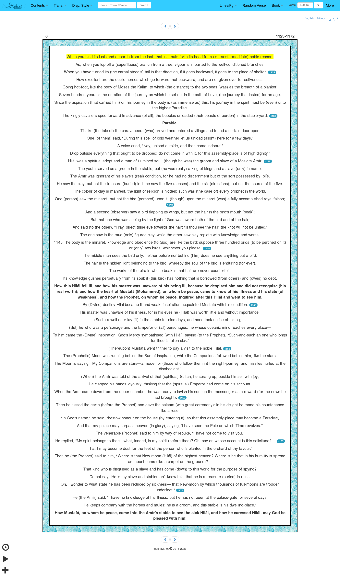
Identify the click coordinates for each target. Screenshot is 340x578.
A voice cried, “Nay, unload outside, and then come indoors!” (170, 145)
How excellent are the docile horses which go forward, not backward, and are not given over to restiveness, (170, 79)
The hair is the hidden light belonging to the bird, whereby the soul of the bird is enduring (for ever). (170, 263)
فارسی (333, 18)
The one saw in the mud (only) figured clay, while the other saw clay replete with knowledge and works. (170, 234)
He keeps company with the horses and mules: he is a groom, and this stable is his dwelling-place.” (170, 505)
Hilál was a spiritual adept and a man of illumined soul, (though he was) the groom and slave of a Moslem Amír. (165, 161)
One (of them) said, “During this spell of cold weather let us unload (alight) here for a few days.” (170, 138)
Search (144, 5)
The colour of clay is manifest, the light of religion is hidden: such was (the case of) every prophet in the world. (170, 191)
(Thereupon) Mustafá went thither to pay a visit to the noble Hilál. (165, 348)
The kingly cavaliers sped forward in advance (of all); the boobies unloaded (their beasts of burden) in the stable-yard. (165, 115)
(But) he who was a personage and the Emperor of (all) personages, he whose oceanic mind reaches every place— (170, 327)
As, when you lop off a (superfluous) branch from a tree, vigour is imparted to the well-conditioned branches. (170, 64)
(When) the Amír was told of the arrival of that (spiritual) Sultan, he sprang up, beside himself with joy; (170, 376)
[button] (39, 5)
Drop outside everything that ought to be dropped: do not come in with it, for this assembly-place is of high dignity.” (170, 153)
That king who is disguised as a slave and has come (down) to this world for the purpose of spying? (170, 469)
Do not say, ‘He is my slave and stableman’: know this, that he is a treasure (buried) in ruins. (170, 476)
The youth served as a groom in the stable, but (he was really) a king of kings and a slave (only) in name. (170, 168)
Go (318, 5)
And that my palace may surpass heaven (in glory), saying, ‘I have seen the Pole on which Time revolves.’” (170, 425)
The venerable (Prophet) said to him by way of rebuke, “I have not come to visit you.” (170, 433)
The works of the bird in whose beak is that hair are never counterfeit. (170, 270)
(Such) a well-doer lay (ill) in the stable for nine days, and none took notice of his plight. (170, 319)
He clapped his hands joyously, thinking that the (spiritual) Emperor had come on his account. (170, 384)
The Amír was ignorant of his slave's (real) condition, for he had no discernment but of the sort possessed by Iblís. (170, 176)
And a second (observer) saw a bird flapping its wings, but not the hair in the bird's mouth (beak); (170, 212)
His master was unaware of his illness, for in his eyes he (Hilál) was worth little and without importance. (170, 312)
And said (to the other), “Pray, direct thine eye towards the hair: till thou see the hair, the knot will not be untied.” (170, 227)
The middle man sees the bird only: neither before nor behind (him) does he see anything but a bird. (170, 255)
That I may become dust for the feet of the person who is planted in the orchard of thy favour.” (170, 448)
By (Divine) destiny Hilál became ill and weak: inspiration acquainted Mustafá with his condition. (165, 304)
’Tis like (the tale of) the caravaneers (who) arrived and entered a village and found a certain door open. (170, 130)
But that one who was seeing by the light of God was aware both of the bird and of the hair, (170, 219)
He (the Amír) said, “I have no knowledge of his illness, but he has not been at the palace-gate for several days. (170, 497)
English (309, 18)
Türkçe (321, 18)
